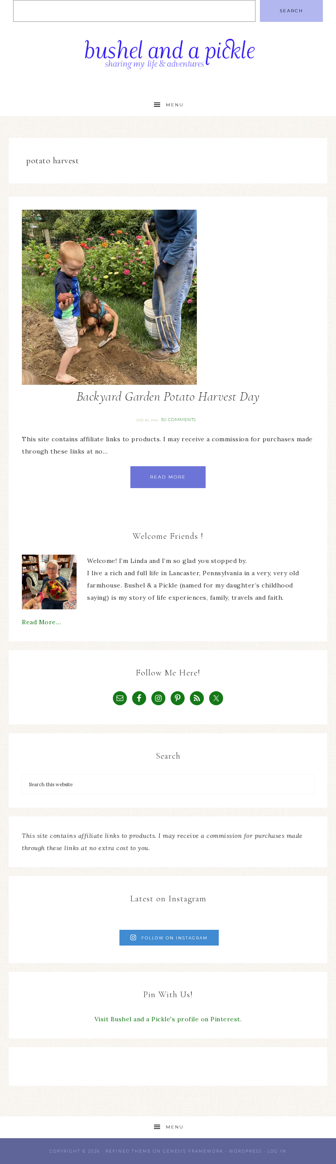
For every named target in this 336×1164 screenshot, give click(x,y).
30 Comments (178, 419)
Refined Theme (128, 1151)
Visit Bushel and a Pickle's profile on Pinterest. (168, 1019)
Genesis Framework (193, 1151)
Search (291, 11)
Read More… (41, 622)
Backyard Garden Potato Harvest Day (168, 396)
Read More (168, 477)
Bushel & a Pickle (168, 58)
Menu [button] (175, 105)
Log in (277, 1151)
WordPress (245, 1151)
